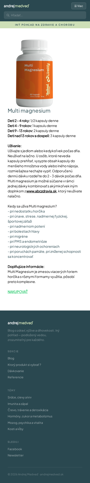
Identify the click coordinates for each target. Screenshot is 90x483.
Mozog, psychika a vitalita (25, 423)
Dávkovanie (16, 371)
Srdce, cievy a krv (19, 397)
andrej (16, 6)
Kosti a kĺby (16, 429)
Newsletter (16, 455)
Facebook (15, 449)
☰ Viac (78, 6)
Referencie (16, 377)
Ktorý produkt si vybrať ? (24, 365)
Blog (11, 358)
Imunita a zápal (18, 404)
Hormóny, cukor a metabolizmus (30, 416)
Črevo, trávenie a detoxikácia (28, 410)
